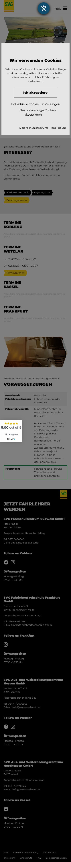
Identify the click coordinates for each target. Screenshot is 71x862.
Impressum (58, 127)
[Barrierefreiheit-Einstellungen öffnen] (44, 8)
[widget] (11, 431)
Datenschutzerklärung (33, 127)
